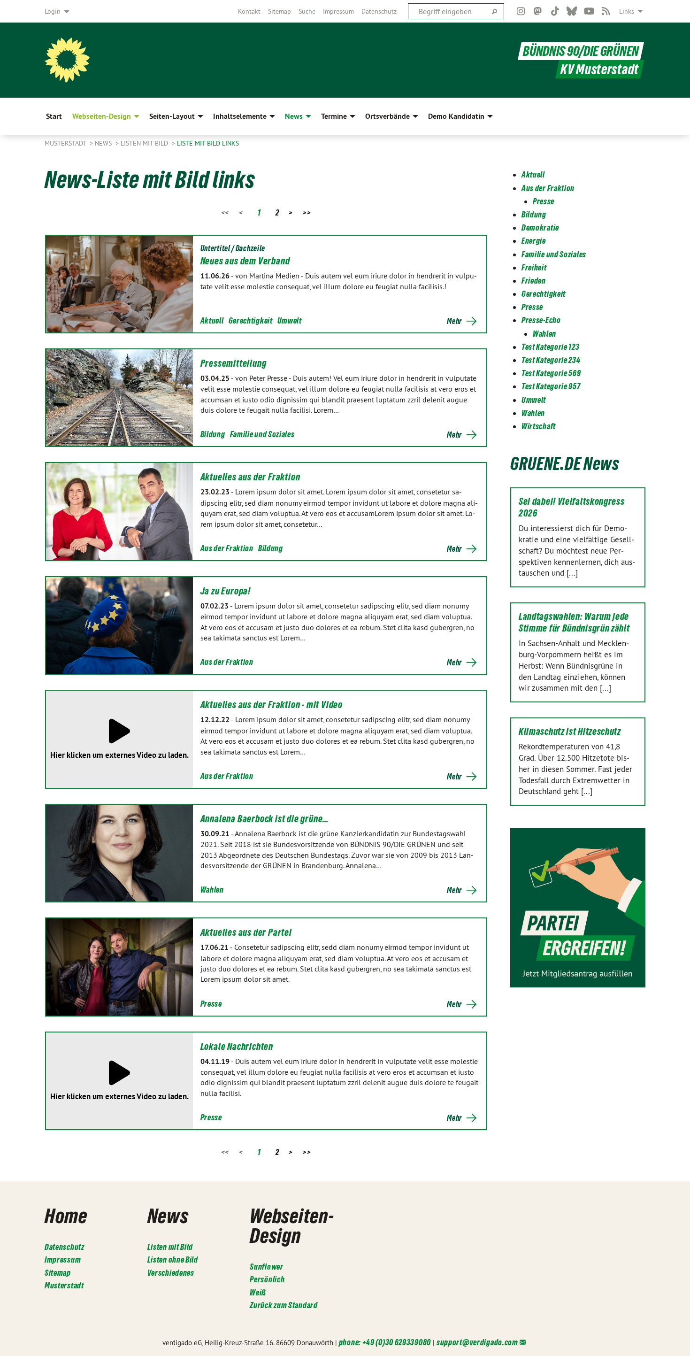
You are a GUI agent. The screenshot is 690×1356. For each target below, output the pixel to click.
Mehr (454, 321)
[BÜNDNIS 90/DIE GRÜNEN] (67, 60)
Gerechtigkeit (251, 320)
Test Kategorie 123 (550, 347)
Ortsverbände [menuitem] (387, 116)
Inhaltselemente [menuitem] (240, 116)
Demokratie (540, 227)
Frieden (533, 280)
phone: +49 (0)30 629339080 (385, 1342)
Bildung (212, 434)
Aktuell (212, 320)
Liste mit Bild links (208, 143)
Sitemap (279, 11)
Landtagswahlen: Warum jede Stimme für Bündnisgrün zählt (574, 622)
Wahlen (212, 889)
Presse (211, 1004)
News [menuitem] (294, 116)
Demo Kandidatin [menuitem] (456, 116)
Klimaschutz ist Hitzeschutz (570, 731)
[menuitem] (249, 11)
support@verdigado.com (477, 1342)
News (104, 143)
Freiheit (534, 267)
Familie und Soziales (262, 434)
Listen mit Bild (145, 143)
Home (66, 1215)
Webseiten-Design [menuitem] (101, 116)
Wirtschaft (538, 426)
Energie (533, 241)
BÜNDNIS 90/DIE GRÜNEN (581, 51)
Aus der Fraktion (226, 548)
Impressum (338, 11)
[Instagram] (521, 11)
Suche (307, 11)
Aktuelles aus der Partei (246, 932)
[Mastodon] (538, 11)
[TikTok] (555, 11)
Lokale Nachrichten (236, 1046)
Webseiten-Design (292, 1225)
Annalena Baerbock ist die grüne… (265, 818)
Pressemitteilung (233, 363)
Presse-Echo (541, 320)
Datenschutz (379, 11)
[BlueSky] (572, 11)
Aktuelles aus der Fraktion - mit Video (271, 704)
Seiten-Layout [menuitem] (172, 116)
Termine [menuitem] (334, 116)
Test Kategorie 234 (551, 360)
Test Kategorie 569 (551, 373)
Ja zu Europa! (225, 591)
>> (307, 212)
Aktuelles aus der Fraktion (250, 477)
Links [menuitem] (626, 11)
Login (53, 11)
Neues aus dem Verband (245, 261)
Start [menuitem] (54, 116)
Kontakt (249, 11)
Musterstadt (66, 143)
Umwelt (289, 320)
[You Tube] (589, 11)
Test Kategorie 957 (551, 386)
